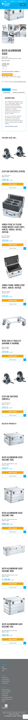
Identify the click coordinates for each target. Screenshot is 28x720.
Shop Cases (4, 677)
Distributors (4, 668)
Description (6, 89)
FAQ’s (3, 670)
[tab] (6, 89)
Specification (6, 92)
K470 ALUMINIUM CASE (20, 81)
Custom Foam (5, 683)
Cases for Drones (6, 681)
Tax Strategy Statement (7, 697)
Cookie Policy (5, 695)
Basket (12, 1)
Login (5, 1)
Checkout (20, 1)
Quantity (4, 66)
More (19, 76)
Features (14, 89)
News (3, 667)
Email (14, 716)
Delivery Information (19, 92)
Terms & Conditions (6, 691)
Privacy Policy (5, 693)
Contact (3, 701)
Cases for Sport (5, 679)
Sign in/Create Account (7, 699)
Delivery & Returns (6, 689)
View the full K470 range (11, 126)
